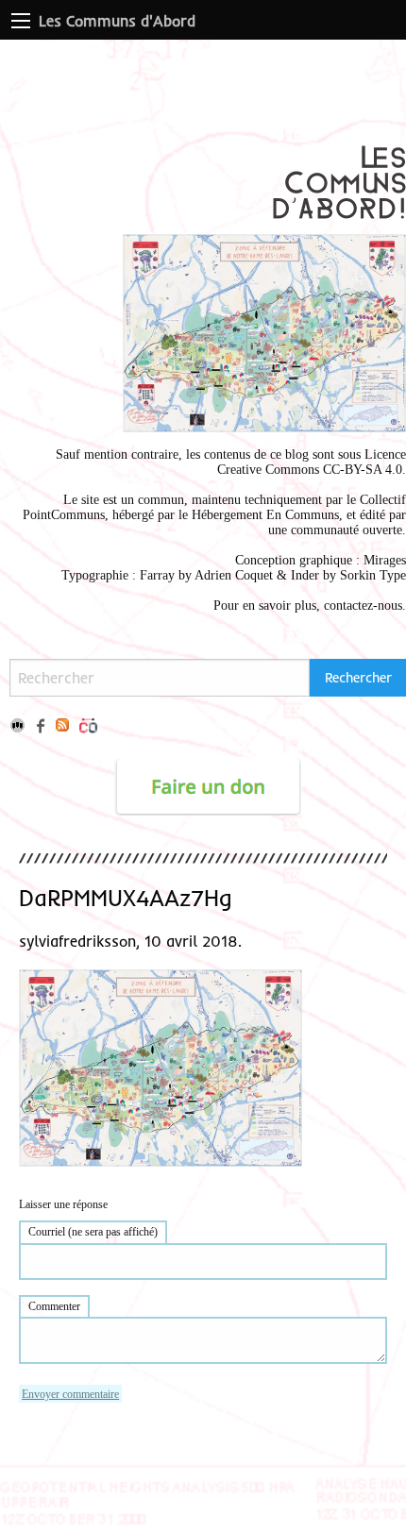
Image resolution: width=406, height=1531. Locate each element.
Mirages (385, 560)
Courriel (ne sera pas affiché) (93, 1231)
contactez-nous (363, 605)
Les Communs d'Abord (117, 20)
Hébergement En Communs (265, 515)
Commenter (54, 1306)
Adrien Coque (232, 575)
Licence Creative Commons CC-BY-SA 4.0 (311, 462)
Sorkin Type (373, 575)
